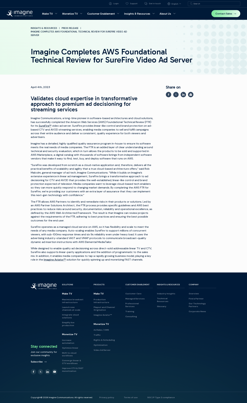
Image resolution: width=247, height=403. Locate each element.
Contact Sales (223, 13)
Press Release (70, 28)
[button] (50, 14)
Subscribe (37, 361)
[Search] (191, 3)
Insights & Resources (44, 28)
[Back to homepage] (20, 13)
